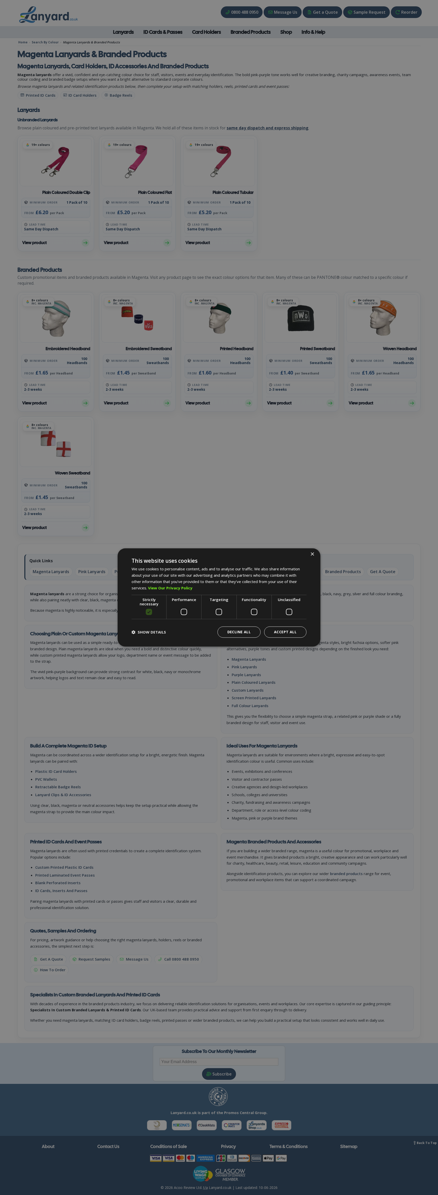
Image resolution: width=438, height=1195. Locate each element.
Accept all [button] (285, 632)
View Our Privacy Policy (170, 587)
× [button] (312, 554)
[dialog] (219, 597)
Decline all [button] (239, 632)
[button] (149, 632)
